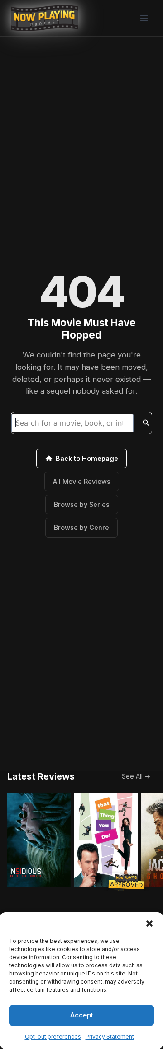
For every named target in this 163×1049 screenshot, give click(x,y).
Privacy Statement (110, 1036)
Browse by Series (82, 504)
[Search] (146, 423)
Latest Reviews (41, 776)
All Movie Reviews (81, 481)
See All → (136, 776)
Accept (81, 1015)
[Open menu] (143, 18)
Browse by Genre (81, 527)
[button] (149, 923)
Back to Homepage (87, 458)
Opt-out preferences (53, 1036)
